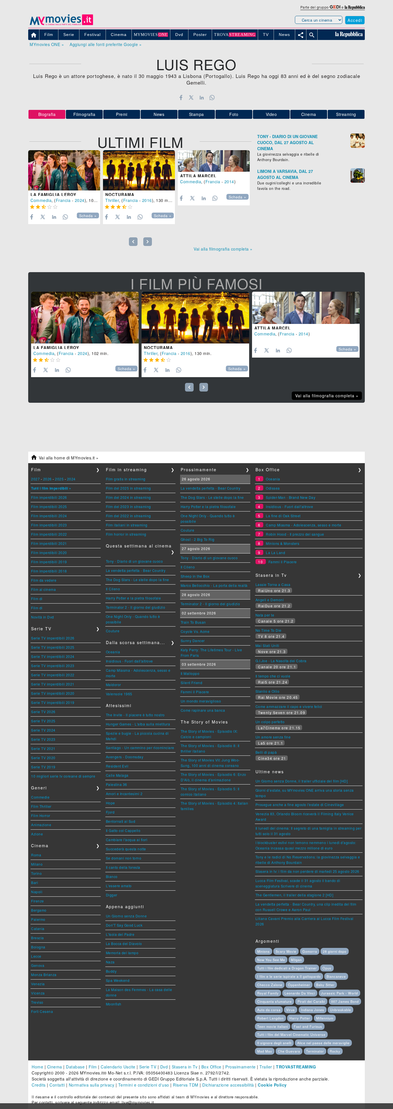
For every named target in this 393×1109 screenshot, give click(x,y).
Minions (263, 951)
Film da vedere (43, 580)
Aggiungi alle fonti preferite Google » (106, 44)
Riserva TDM (186, 1085)
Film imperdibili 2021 (49, 543)
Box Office (211, 1067)
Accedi (355, 20)
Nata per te (264, 614)
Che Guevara (289, 1051)
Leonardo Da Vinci (300, 993)
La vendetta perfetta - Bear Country (136, 570)
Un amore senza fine (273, 736)
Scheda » (88, 215)
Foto (233, 114)
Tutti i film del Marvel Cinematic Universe (291, 1034)
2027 (35, 478)
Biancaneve (336, 976)
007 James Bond (345, 1001)
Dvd (164, 1067)
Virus (290, 1009)
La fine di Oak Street (283, 515)
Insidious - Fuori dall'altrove (129, 660)
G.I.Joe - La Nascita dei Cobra (281, 660)
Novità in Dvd (42, 616)
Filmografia (84, 114)
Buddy (111, 971)
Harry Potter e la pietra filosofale (133, 597)
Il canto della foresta (123, 867)
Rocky (335, 1051)
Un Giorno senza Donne (126, 915)
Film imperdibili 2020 (49, 552)
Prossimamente (240, 1067)
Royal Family (268, 993)
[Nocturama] (139, 170)
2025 (59, 478)
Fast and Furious (308, 1026)
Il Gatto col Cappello (123, 830)
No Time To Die (268, 630)
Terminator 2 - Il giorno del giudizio (135, 607)
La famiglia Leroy (53, 194)
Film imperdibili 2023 (49, 524)
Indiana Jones (312, 1009)
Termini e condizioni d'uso (143, 1085)
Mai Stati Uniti (267, 645)
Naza (110, 961)
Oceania (113, 651)
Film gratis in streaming (126, 478)
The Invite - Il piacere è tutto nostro (135, 714)
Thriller (112, 200)
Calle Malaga (117, 775)
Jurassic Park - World (339, 993)
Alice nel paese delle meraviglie (323, 1043)
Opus (327, 968)
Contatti (57, 1085)
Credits (39, 1085)
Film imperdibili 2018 (49, 570)
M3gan (296, 959)
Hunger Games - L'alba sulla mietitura (138, 723)
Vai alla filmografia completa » (223, 249)
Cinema (308, 114)
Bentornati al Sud (121, 821)
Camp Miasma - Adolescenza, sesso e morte (303, 524)
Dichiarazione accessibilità (228, 1085)
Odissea (273, 488)
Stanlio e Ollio (267, 691)
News (159, 114)
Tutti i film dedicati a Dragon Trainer (287, 968)
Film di (37, 598)
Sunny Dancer (193, 640)
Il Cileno (113, 588)
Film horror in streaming (126, 534)
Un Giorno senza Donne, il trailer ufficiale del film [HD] (301, 780)
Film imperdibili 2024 (49, 515)
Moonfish (113, 1003)
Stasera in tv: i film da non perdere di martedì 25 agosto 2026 (307, 871)
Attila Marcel (198, 176)
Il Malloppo (190, 673)
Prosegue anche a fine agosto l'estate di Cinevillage (299, 804)
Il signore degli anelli (274, 1043)
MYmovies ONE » (47, 44)
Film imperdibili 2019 (49, 561)
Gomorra (309, 951)
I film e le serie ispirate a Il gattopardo (289, 976)
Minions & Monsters (282, 543)
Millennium (324, 1018)
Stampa (196, 114)
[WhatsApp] (212, 97)
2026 (47, 478)
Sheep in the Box (195, 576)
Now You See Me (271, 959)
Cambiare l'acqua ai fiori (127, 839)
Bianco (112, 876)
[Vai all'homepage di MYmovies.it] (61, 25)
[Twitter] (191, 97)
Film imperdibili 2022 (49, 534)
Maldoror (113, 684)
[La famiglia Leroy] (64, 170)
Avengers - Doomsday (125, 756)
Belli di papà (266, 752)
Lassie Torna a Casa (273, 584)
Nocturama (119, 194)
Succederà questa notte (126, 848)
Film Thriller (41, 806)
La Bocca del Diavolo (124, 943)
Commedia (40, 200)
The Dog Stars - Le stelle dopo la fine (137, 579)
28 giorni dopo (334, 951)
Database (75, 1067)
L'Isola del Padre (120, 934)
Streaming (346, 114)
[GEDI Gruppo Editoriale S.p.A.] (335, 7)
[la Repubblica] (355, 7)
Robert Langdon (270, 1018)
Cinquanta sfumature (274, 1001)
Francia (63, 200)
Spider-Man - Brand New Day (290, 497)
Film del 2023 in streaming (128, 506)
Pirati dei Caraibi (311, 1001)
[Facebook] (181, 97)
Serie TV (147, 1067)
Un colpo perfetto (270, 721)
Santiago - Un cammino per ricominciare (140, 747)
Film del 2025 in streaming (128, 488)
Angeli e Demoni (269, 599)
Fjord (110, 812)
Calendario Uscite (118, 1067)
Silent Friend (192, 682)
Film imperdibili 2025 (49, 506)
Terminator (315, 1051)
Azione (37, 833)
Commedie (40, 797)
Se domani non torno (124, 858)
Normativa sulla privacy (92, 1085)
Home (37, 1067)
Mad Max (264, 1051)
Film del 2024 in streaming (128, 497)
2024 (80, 200)
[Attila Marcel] (214, 161)
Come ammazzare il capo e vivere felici (288, 706)
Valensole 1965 (119, 693)
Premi (121, 114)
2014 (229, 181)
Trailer (266, 1067)
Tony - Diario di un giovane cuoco (134, 561)
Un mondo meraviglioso (201, 700)
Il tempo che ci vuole (273, 675)
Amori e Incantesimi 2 (124, 793)
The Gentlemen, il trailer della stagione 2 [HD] (294, 894)
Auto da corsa (269, 1009)
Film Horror (40, 815)
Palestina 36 (116, 784)
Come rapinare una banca (203, 710)
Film (93, 1067)
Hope (110, 802)
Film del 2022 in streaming (128, 515)
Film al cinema (43, 589)
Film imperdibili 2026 (49, 497)
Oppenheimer (299, 984)
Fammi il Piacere (195, 691)
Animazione (41, 824)
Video (271, 114)
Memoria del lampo (122, 952)
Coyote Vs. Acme (195, 631)
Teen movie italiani (272, 1026)
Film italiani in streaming (127, 524)
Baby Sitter (325, 984)
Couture (113, 630)
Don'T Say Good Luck (124, 925)
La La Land (275, 552)
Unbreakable (340, 1009)
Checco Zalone (269, 984)
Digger (111, 894)
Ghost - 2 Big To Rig (198, 539)
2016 (147, 200)
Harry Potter (299, 1018)
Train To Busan (193, 622)
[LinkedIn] (202, 97)
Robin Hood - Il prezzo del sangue (295, 534)
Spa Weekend (118, 980)
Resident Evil (117, 765)
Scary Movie (286, 951)
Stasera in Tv (185, 1067)
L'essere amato (119, 885)
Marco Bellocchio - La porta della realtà (214, 585)
